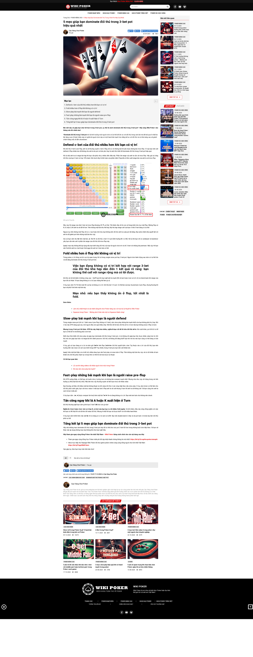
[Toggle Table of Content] (155, 101)
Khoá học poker (145, 601)
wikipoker (180, 211)
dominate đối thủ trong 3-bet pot (97, 477)
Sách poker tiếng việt (164, 601)
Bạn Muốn (126, 1)
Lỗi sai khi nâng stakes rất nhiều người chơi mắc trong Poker (94, 366)
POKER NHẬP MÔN (94, 13)
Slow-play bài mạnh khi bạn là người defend (83, 112)
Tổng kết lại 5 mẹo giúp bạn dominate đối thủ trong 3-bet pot (90, 122)
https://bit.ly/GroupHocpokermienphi (143, 439)
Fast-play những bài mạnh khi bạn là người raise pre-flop (88, 115)
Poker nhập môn (107, 601)
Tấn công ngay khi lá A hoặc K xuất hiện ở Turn (84, 119)
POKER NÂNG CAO (123, 13)
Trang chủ (66, 17)
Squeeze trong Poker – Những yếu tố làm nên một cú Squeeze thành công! (98, 312)
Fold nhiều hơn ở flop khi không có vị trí (81, 108)
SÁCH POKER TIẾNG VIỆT (140, 13)
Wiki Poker (109, 434)
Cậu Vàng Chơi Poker (76, 31)
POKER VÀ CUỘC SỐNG (158, 13)
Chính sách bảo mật (126, 604)
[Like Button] (65, 457)
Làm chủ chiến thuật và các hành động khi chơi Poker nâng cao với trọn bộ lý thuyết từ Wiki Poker (106, 309)
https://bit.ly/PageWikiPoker (78, 445)
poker (162, 215)
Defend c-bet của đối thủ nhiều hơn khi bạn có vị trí (86, 105)
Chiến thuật (170, 211)
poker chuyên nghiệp (174, 215)
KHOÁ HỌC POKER (109, 13)
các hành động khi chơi (77, 477)
